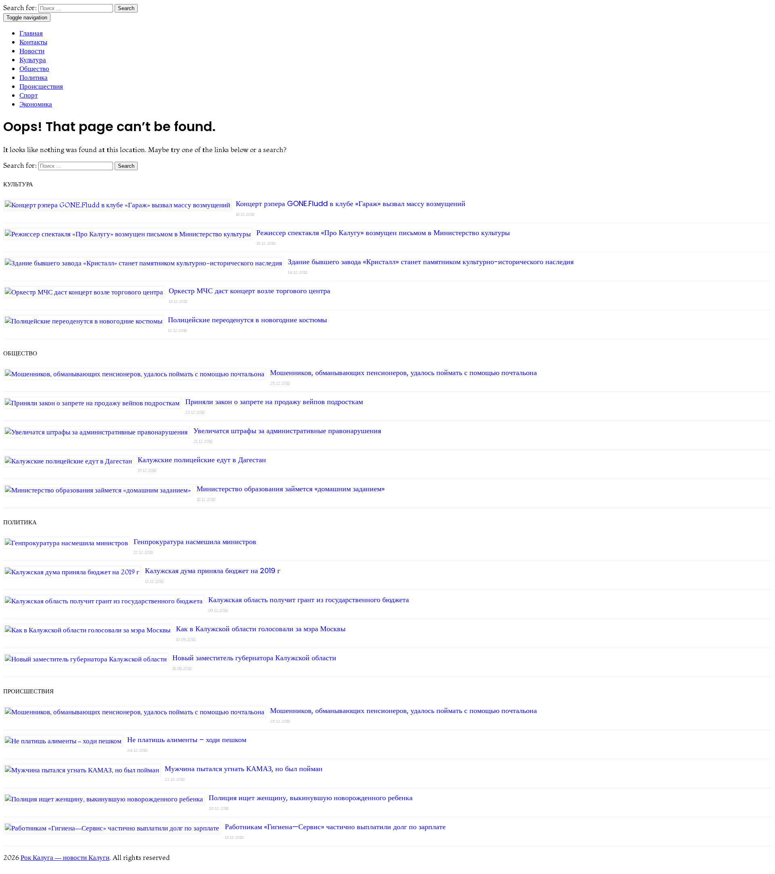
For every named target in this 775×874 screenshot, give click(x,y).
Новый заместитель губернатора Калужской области (254, 658)
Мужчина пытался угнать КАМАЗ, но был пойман (244, 768)
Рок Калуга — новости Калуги (65, 857)
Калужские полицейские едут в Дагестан (202, 460)
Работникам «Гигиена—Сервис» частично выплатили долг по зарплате (335, 827)
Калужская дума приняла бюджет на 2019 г (212, 570)
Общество (34, 68)
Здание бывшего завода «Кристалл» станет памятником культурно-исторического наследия (431, 262)
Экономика (35, 104)
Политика (33, 77)
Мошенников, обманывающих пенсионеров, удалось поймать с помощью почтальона (403, 372)
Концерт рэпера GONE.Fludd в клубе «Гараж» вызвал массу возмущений (350, 203)
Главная (31, 33)
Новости (31, 50)
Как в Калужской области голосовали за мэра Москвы (261, 629)
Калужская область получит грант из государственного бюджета (308, 599)
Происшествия (41, 86)
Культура (32, 59)
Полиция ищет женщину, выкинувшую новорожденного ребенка (311, 798)
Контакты (33, 42)
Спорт (28, 95)
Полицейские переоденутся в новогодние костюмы (247, 320)
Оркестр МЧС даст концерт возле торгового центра (249, 291)
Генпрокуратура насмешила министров (195, 541)
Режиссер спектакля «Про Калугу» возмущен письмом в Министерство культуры (383, 232)
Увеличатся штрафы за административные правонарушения (287, 431)
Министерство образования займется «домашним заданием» (291, 489)
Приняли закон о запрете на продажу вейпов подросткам (274, 401)
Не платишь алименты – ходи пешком (186, 739)
